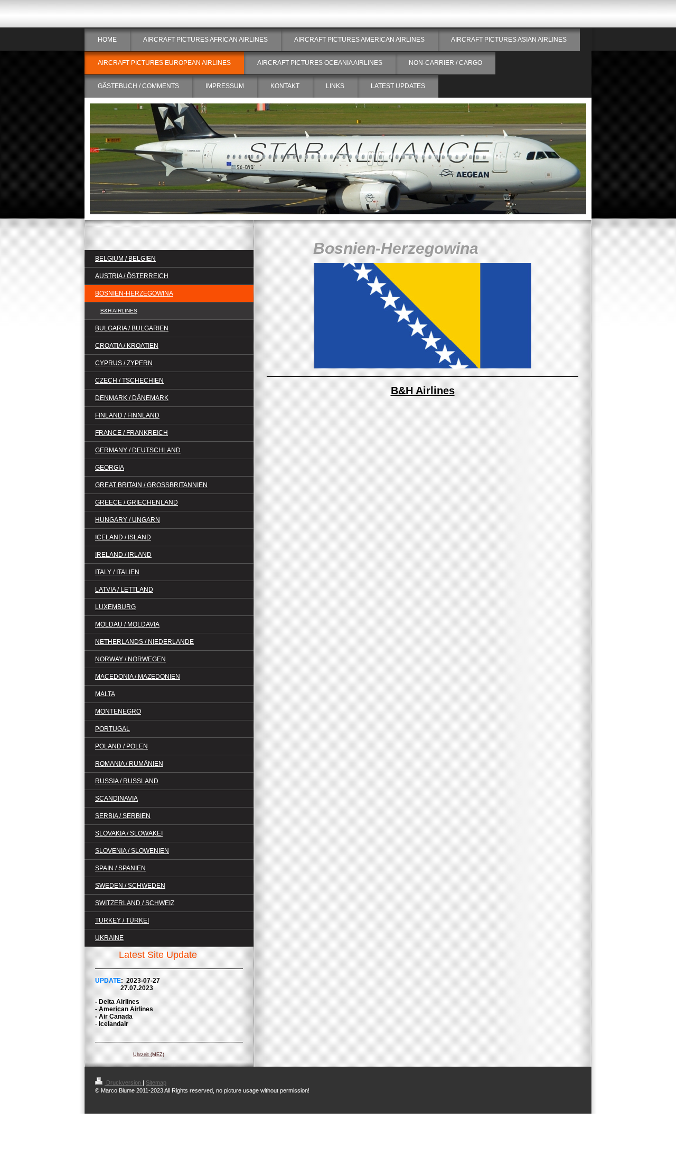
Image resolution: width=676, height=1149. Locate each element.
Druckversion (124, 1082)
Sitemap (156, 1082)
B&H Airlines (423, 390)
